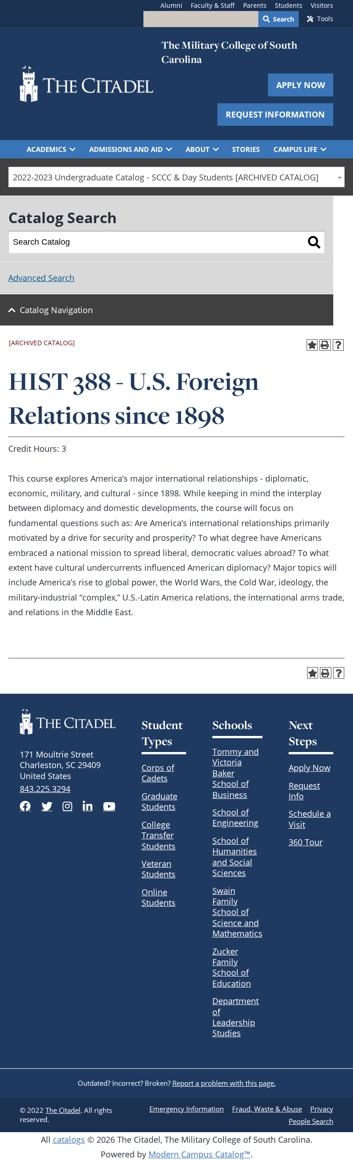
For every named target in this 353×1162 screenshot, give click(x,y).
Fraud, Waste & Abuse (267, 1108)
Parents (255, 5)
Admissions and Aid (126, 149)
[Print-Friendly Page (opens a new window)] (325, 345)
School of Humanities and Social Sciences (234, 856)
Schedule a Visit (310, 819)
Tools (325, 19)
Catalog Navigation (56, 309)
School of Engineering (235, 817)
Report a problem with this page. (224, 1083)
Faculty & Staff (213, 5)
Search (283, 19)
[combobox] (176, 177)
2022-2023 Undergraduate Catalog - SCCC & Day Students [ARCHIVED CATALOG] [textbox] (166, 177)
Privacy (321, 1108)
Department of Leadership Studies (235, 1017)
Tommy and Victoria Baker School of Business (235, 773)
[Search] (314, 242)
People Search (311, 1121)
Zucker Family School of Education (231, 967)
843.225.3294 (45, 788)
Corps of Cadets (158, 773)
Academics (46, 149)
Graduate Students (159, 801)
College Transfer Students (159, 835)
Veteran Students (159, 869)
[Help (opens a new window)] (338, 345)
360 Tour (306, 842)
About (198, 149)
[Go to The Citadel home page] (86, 83)
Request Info (304, 791)
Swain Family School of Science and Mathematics (237, 912)
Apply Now (300, 84)
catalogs (69, 1139)
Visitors (322, 5)
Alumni (171, 5)
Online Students (159, 897)
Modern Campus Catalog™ (199, 1154)
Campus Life (295, 149)
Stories (246, 149)
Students (288, 5)
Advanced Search (41, 277)
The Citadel (63, 1110)
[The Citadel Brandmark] (67, 721)
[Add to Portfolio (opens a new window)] (312, 345)
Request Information (275, 114)
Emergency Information (186, 1108)
